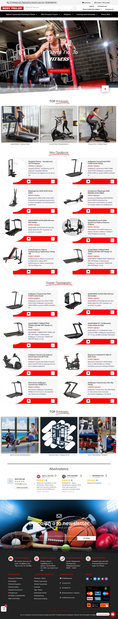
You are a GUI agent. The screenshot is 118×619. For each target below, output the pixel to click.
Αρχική (91, 6)
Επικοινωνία (109, 9)
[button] (109, 483)
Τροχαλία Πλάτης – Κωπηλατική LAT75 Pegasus (40, 162)
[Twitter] (95, 579)
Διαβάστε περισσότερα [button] (43, 491)
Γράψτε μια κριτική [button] (22, 487)
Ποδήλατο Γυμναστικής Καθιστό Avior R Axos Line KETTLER (40, 356)
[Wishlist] (53, 181)
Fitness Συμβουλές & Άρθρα (91, 9)
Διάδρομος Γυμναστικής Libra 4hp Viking (100, 384)
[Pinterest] (102, 579)
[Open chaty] (112, 614)
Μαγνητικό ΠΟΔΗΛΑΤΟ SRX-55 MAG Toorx (99, 356)
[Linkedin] (98, 579)
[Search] (75, 8)
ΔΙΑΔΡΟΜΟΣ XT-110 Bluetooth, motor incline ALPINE (99, 324)
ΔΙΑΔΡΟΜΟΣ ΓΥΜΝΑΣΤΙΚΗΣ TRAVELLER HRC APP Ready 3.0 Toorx (100, 252)
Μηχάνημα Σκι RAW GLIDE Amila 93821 (40, 192)
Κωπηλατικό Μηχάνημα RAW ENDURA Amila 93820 (99, 192)
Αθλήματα (67, 14)
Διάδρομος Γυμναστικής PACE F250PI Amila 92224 (99, 162)
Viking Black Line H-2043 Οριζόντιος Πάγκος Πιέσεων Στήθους (98, 222)
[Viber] (106, 579)
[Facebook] (87, 579)
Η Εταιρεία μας (102, 6)
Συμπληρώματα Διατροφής (86, 14)
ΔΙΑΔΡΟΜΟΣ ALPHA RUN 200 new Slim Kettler (41, 221)
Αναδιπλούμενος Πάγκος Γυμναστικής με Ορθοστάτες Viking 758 (41, 252)
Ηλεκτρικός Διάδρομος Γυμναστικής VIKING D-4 (37, 384)
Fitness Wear (105, 14)
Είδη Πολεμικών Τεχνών (49, 14)
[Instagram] (91, 579)
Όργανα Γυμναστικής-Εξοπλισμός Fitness (20, 14)
